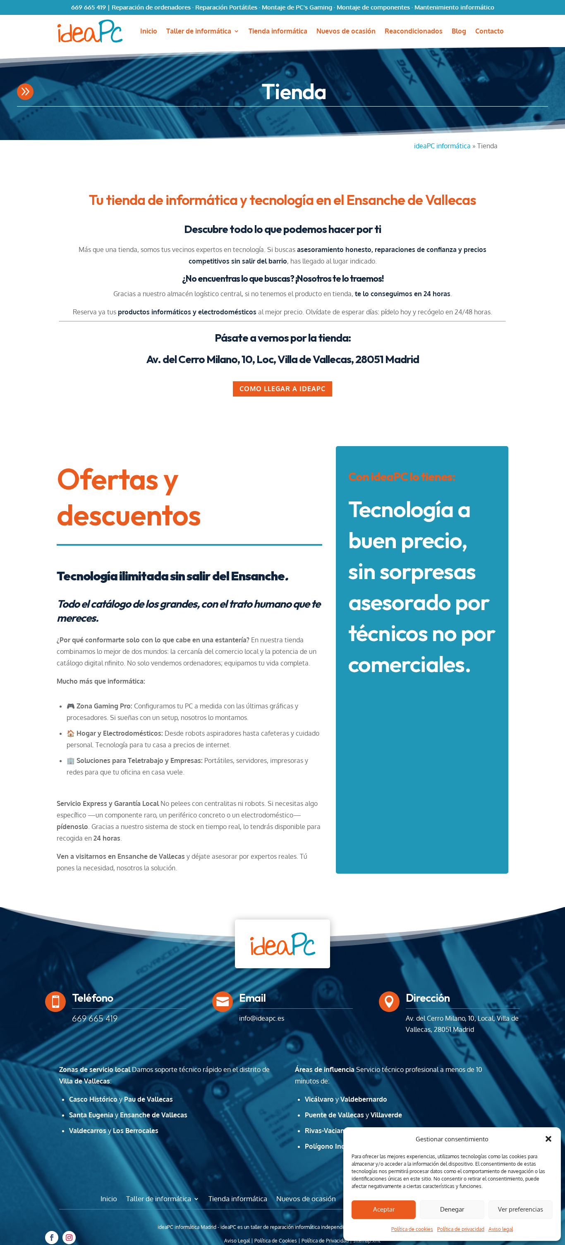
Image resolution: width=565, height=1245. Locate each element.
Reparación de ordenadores (151, 7)
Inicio (148, 31)
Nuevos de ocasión (346, 31)
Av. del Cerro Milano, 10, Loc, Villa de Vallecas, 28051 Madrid (282, 359)
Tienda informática (278, 31)
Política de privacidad (460, 1229)
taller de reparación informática (285, 1227)
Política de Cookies (275, 1241)
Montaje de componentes (373, 7)
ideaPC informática (442, 146)
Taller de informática (198, 31)
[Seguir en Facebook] (51, 1237)
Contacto (489, 31)
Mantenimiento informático (454, 7)
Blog (459, 31)
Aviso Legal (237, 1241)
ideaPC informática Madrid (187, 1227)
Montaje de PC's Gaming (297, 7)
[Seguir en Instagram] (69, 1237)
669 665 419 (88, 7)
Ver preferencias (520, 1209)
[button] (548, 1139)
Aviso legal (500, 1229)
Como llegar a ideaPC (282, 389)
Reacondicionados (414, 31)
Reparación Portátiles (226, 7)
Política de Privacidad (325, 1241)
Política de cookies (412, 1229)
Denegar (452, 1209)
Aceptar (384, 1209)
